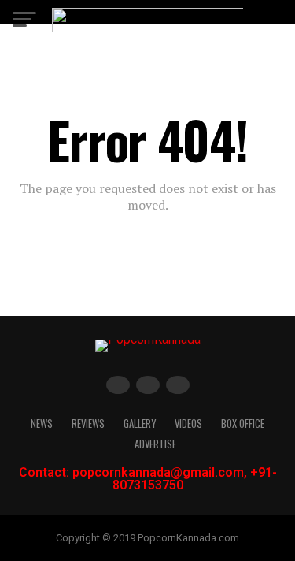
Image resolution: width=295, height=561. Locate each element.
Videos (188, 423)
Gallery (140, 423)
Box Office (242, 423)
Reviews (88, 423)
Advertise (155, 444)
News (42, 423)
